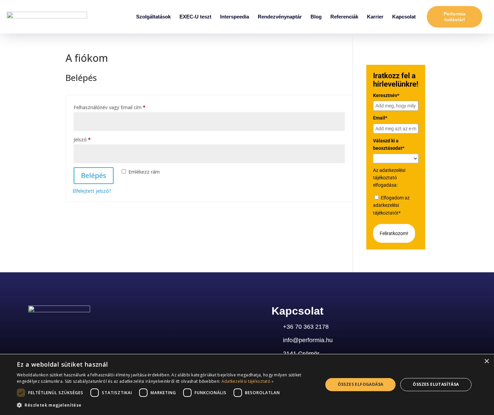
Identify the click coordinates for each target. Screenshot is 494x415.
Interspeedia (234, 16)
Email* (380, 118)
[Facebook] (65, 329)
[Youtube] (82, 329)
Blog (316, 16)
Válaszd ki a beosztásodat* (388, 144)
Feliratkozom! (394, 233)
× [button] (486, 361)
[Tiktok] (98, 329)
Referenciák (344, 16)
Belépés (93, 175)
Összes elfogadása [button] (360, 384)
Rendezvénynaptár (280, 16)
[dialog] (247, 384)
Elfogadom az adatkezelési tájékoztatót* (391, 205)
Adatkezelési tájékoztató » (247, 381)
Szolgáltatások (153, 16)
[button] (165, 405)
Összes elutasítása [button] (436, 384)
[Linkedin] (32, 329)
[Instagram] (49, 329)
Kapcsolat (404, 16)
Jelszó (92, 139)
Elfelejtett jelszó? (92, 191)
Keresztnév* (386, 95)
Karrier (375, 16)
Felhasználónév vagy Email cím (119, 106)
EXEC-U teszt (195, 16)
